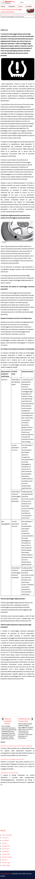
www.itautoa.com (6, 873)
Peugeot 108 (6, 854)
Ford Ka (3, 15)
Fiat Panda (5, 840)
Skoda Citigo (6, 862)
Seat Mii (4, 860)
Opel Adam (5, 851)
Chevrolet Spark (7, 835)
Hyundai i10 (6, 846)
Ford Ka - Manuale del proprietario (14, 15)
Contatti (29, 6)
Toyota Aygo (6, 865)
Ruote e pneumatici (28, 15)
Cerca (20, 6)
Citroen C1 (5, 838)
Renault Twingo (7, 857)
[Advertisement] (17, 22)
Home (3, 6)
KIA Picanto (6, 849)
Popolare (12, 6)
